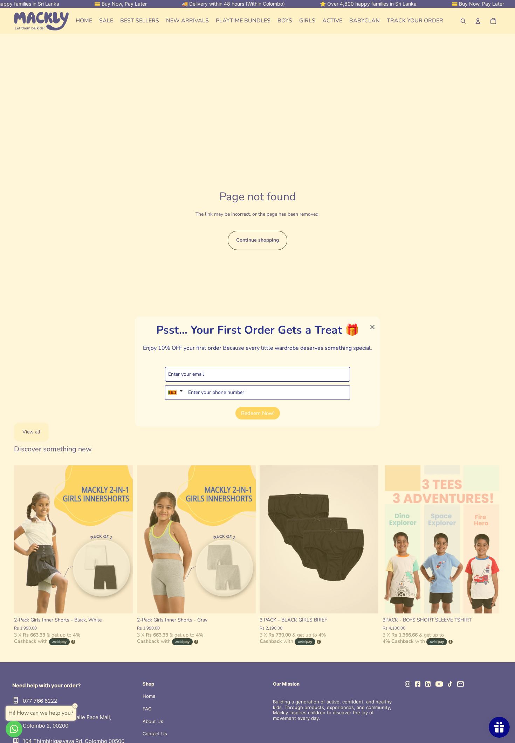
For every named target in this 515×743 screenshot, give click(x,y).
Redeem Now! (257, 413)
